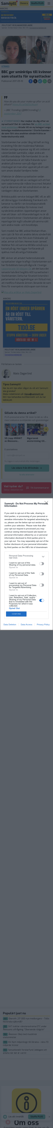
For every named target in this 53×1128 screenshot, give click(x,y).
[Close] (47, 504)
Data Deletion (10, 624)
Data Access (26, 624)
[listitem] (26, 557)
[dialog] (26, 564)
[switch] (41, 563)
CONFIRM (16, 614)
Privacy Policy (43, 624)
